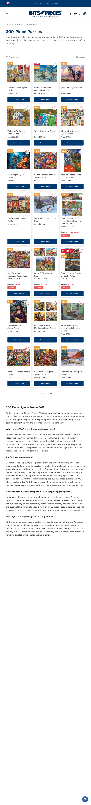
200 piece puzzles (64, 478)
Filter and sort (14, 57)
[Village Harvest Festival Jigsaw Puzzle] (45, 160)
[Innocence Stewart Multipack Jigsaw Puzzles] (45, 311)
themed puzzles (73, 444)
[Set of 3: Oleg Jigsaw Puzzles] (45, 259)
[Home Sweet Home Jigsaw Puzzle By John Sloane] (72, 311)
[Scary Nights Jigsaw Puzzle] (18, 160)
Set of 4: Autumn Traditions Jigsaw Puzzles (18, 276)
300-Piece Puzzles (31, 24)
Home (8, 24)
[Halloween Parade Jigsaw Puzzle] (18, 357)
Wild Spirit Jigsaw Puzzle (71, 87)
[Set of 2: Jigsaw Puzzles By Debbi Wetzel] (72, 259)
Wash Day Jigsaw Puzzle (44, 131)
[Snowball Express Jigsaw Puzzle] (45, 204)
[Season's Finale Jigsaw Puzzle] (18, 73)
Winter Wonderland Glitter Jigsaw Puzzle (43, 88)
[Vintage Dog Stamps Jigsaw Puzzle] (72, 117)
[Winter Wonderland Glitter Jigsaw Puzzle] (45, 73)
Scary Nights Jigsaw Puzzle (16, 176)
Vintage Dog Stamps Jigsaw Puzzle (70, 132)
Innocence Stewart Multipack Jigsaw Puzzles (45, 326)
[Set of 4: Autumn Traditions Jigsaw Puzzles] (18, 259)
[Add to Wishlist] (27, 65)
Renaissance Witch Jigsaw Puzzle (15, 326)
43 (51, 393)
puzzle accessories (57, 510)
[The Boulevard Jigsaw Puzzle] (18, 204)
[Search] (71, 14)
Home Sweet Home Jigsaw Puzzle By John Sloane (70, 328)
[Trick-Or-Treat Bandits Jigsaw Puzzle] (72, 160)
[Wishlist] (75, 14)
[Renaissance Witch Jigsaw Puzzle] (18, 311)
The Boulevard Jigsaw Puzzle (17, 219)
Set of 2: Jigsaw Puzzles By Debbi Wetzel (71, 276)
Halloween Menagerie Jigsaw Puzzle (43, 373)
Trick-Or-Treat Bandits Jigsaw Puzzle (71, 176)
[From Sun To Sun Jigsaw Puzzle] (72, 357)
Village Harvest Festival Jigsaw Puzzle (44, 176)
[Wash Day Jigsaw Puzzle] (45, 117)
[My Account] (79, 14)
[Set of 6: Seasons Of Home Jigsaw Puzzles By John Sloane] (72, 204)
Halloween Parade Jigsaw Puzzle (18, 373)
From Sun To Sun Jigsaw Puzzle (71, 373)
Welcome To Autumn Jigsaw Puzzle (16, 132)
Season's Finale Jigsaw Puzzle (17, 88)
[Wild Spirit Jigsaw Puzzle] (72, 73)
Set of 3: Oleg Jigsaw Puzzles (43, 276)
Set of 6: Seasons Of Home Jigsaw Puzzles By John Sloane (71, 222)
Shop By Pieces (17, 24)
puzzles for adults (30, 500)
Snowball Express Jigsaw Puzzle (45, 219)
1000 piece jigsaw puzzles (52, 485)
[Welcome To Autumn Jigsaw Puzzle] (18, 117)
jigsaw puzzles (66, 469)
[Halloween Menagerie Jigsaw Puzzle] (45, 357)
